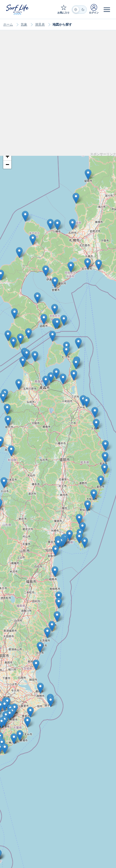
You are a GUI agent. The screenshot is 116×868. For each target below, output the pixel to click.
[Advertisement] (58, 95)
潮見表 (40, 24)
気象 (24, 24)
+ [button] (7, 156)
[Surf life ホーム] (18, 9)
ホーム (8, 24)
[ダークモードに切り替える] (79, 9)
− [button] (7, 164)
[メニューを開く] (107, 9)
